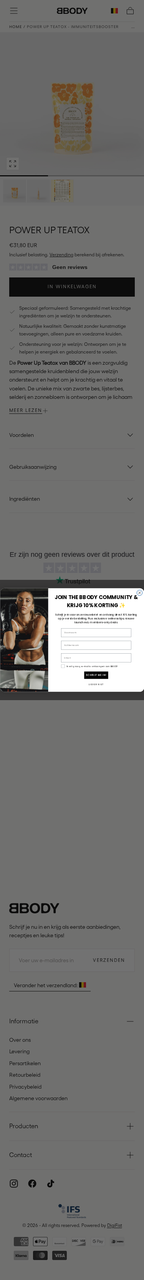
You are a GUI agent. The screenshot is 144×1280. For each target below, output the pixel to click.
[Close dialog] (139, 592)
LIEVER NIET (95, 684)
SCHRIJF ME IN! (96, 675)
